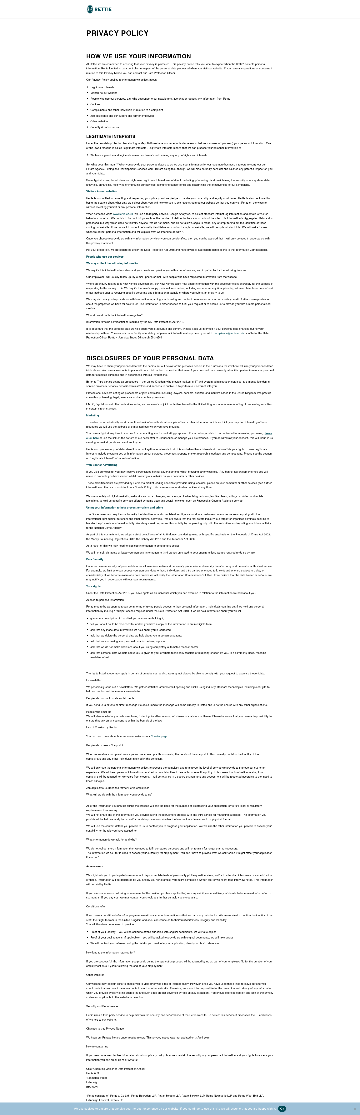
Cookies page (159, 736)
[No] (355, 1109)
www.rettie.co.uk (123, 214)
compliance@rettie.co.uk (229, 333)
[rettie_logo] (99, 9)
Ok (282, 1108)
